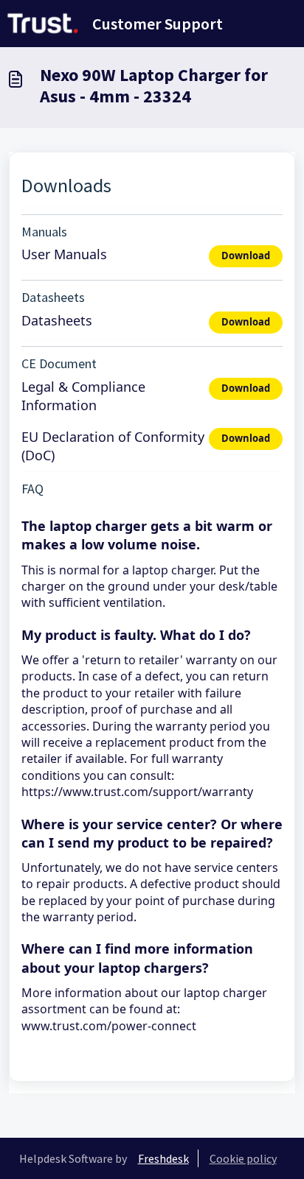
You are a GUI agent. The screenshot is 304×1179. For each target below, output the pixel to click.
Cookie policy (243, 1158)
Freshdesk (163, 1158)
